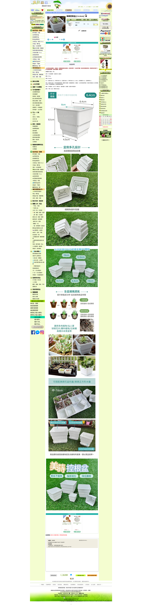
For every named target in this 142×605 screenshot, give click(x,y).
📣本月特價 (36, 84)
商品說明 (72, 64)
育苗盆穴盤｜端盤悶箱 (38, 74)
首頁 (46, 12)
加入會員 (93, 584)
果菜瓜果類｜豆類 (37, 100)
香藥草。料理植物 (37, 107)
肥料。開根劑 (36, 124)
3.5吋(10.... (102, 82)
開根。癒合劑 (36, 139)
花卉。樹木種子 (36, 105)
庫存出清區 (36, 81)
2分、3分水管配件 (37, 270)
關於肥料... (37, 319)
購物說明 (102, 99)
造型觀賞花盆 (36, 37)
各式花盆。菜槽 (37, 30)
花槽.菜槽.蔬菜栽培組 (38, 50)
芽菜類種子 (35, 94)
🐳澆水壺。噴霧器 (37, 258)
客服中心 (102, 97)
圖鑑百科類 (35, 294)
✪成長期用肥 (34, 305)
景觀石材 (35, 286)
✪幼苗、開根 (34, 303)
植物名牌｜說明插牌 (37, 219)
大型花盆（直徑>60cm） (38, 41)
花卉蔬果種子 (36, 89)
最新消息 (102, 95)
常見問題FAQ (103, 102)
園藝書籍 (35, 292)
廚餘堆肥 (35, 130)
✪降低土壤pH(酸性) (36, 315)
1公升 (34, 114)
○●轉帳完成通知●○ (105, 93)
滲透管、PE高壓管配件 (38, 274)
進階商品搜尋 (33, 19)
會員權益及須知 (104, 110)
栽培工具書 (35, 296)
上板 (35, 20)
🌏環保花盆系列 (36, 61)
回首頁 (54, 584)
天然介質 (35, 119)
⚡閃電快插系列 (36, 266)
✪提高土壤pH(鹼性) (36, 312)
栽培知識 (60, 584)
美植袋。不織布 (36, 63)
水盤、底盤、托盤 (37, 76)
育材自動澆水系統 (37, 253)
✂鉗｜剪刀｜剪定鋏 (37, 210)
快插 (37, 20)
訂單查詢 (87, 584)
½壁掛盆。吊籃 (36, 59)
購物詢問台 (66, 584)
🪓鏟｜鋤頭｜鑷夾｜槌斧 (39, 212)
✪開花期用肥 (34, 308)
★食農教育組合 (36, 91)
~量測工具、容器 (37, 221)
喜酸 (42, 20)
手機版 (42, 584)
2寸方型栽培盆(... (103, 76)
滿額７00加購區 (37, 87)
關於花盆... (37, 324)
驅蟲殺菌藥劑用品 (38, 144)
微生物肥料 (35, 133)
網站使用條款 (103, 106)
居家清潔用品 (36, 289)
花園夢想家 (48, 584)
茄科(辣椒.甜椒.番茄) (37, 103)
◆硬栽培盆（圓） (37, 65)
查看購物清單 (83, 30)
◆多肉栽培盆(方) (37, 68)
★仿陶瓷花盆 (36, 34)
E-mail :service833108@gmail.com (72, 598)
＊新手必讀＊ (37, 317)
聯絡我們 (102, 112)
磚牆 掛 (31, 23)
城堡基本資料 (103, 104)
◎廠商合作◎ (105, 140)
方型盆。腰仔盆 (36, 43)
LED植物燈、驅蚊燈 (37, 246)
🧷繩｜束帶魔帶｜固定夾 (39, 225)
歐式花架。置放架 (38, 201)
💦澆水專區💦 (37, 251)
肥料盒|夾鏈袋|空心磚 (38, 228)
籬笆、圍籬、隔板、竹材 (38, 284)
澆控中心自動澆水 (37, 255)
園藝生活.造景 (36, 298)
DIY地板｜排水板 (37, 280)
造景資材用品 (36, 277)
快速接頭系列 (36, 268)
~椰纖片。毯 (35, 223)
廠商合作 (99, 584)
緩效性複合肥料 (36, 137)
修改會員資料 (80, 584)
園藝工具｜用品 (37, 203)
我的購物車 (73, 584)
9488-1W (65, 12)
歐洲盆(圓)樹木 (36, 39)
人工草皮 (35, 282)
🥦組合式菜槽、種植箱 (38, 48)
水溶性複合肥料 (36, 135)
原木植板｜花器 (36, 32)
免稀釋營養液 (36, 128)
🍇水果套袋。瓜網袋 (37, 230)
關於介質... (37, 322)
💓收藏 (56, 37)
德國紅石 (39, 20)
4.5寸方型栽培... (103, 81)
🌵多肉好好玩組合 (37, 70)
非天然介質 (35, 121)
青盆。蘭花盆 (36, 72)
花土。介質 (36, 112)
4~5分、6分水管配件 (37, 272)
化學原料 (35, 141)
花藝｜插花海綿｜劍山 (38, 244)
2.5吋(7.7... (102, 83)
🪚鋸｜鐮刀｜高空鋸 (37, 214)
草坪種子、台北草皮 (37, 109)
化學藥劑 (35, 149)
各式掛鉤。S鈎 (36, 234)
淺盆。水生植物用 (37, 46)
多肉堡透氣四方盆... (104, 79)
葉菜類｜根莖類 (36, 96)
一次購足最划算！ (105, 20)
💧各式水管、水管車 (37, 260)
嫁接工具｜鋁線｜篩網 (38, 217)
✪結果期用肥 (34, 310)
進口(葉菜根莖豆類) (37, 98)
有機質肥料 (35, 126)
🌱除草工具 (35, 208)
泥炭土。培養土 (36, 116)
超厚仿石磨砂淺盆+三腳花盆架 (105, 54)
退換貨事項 (103, 108)
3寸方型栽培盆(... (104, 75)
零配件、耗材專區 (37, 248)
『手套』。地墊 (36, 205)
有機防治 (35, 146)
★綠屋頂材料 (36, 54)
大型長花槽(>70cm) (37, 52)
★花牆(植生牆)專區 (37, 57)
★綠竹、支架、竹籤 (37, 232)
